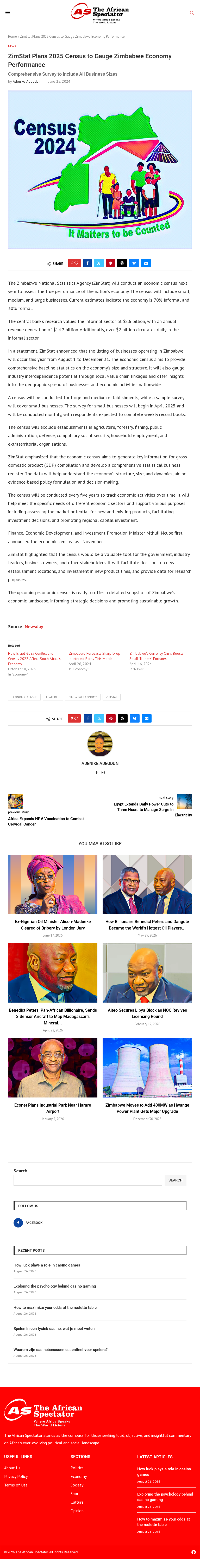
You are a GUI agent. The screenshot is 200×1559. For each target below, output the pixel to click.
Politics (77, 1468)
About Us (12, 1468)
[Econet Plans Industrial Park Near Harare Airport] (52, 1067)
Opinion (77, 1511)
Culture (77, 1502)
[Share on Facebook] (87, 263)
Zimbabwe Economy (82, 697)
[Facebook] (193, 1552)
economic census (24, 697)
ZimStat (111, 697)
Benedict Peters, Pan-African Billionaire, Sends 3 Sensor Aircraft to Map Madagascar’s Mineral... (53, 1016)
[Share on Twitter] (99, 263)
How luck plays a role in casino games (47, 1265)
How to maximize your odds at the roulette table (55, 1307)
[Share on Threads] (122, 263)
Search (20, 1171)
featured (53, 697)
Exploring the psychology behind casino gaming (55, 1286)
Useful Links (18, 1457)
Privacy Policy (16, 1476)
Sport (75, 1493)
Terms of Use (16, 1485)
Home (12, 36)
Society (77, 1485)
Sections (80, 1457)
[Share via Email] (146, 263)
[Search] (192, 13)
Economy (79, 1476)
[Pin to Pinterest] (110, 263)
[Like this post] (76, 263)
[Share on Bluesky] (134, 263)
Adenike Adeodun (26, 81)
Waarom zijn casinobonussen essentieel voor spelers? (61, 1349)
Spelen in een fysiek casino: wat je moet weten (54, 1328)
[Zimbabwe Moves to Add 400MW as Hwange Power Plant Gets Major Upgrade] (147, 1067)
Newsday (34, 626)
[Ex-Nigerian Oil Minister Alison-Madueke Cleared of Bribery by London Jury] (52, 884)
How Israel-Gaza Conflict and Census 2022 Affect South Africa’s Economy (34, 658)
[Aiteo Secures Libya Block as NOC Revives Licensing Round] (147, 973)
